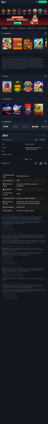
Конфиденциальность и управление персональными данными (33, 148)
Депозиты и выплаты (7, 154)
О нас (3, 144)
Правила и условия (29, 144)
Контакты (4, 147)
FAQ (3, 151)
